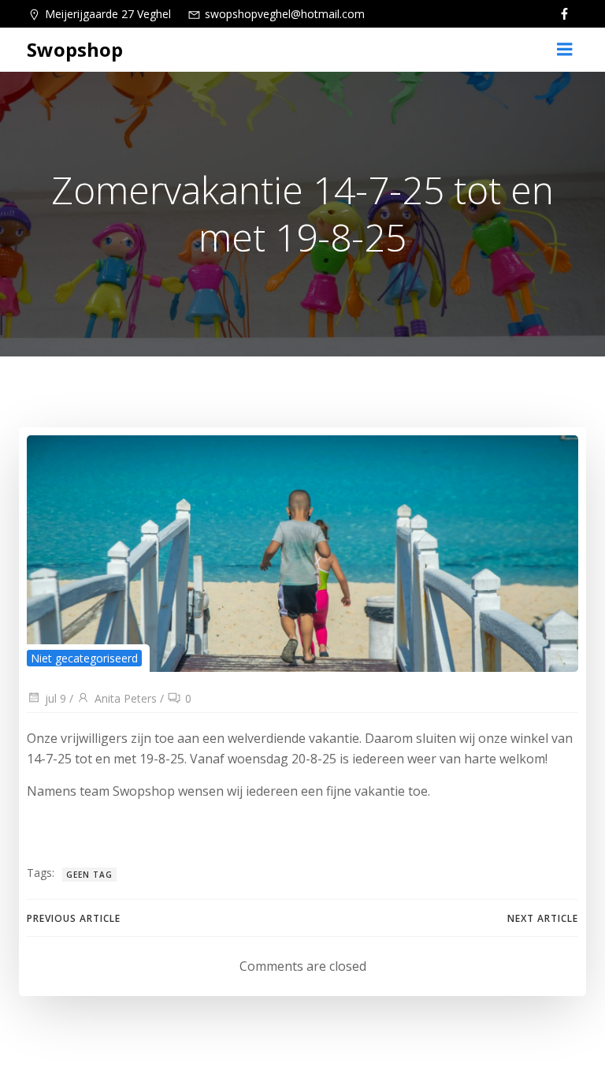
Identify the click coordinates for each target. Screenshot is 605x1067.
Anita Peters (126, 698)
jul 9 (55, 698)
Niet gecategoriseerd (84, 658)
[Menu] (564, 49)
